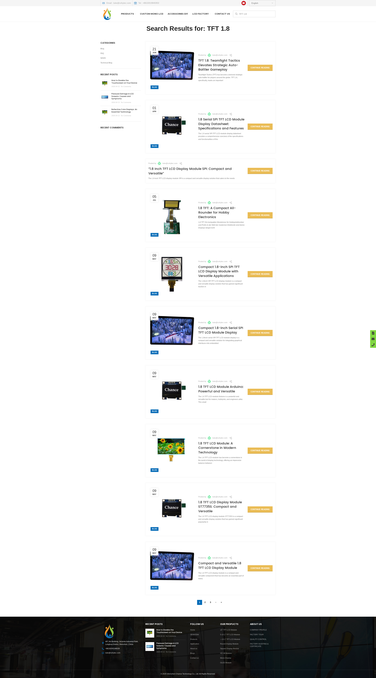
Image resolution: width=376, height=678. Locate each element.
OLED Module (225, 663)
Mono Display (225, 658)
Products (193, 639)
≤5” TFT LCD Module (228, 630)
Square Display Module (229, 649)
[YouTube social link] (243, 3)
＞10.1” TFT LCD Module (230, 639)
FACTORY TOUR (257, 635)
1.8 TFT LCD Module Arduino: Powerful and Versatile (221, 389)
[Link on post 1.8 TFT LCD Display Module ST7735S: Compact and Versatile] (171, 509)
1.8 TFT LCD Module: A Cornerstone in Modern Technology (217, 448)
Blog (154, 87)
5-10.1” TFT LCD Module (230, 635)
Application (194, 644)
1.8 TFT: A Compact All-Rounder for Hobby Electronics (217, 212)
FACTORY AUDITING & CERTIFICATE (259, 645)
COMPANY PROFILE (258, 630)
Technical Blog (106, 63)
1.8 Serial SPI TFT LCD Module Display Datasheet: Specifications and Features (221, 124)
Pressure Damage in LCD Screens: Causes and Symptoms (122, 96)
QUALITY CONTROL (258, 639)
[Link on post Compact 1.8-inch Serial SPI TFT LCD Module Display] (171, 333)
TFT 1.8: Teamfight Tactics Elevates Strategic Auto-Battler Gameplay (219, 65)
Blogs (192, 653)
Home (192, 630)
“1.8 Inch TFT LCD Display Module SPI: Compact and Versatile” (190, 171)
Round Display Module (229, 644)
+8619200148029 (112, 649)
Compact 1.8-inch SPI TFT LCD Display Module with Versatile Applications (219, 271)
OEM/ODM (194, 635)
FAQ (102, 53)
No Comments (126, 86)
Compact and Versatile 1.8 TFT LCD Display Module (219, 565)
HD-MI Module (226, 653)
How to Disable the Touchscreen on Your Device (124, 81)
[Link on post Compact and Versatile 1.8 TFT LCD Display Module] (171, 568)
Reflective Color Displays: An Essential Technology (124, 110)
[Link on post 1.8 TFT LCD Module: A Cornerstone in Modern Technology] (171, 450)
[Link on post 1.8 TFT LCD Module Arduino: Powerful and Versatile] (171, 391)
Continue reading (260, 68)
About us (193, 649)
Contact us (194, 658)
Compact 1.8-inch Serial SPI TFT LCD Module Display (220, 330)
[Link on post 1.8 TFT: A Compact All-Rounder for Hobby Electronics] (171, 215)
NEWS (103, 58)
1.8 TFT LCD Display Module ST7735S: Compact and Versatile (220, 507)
